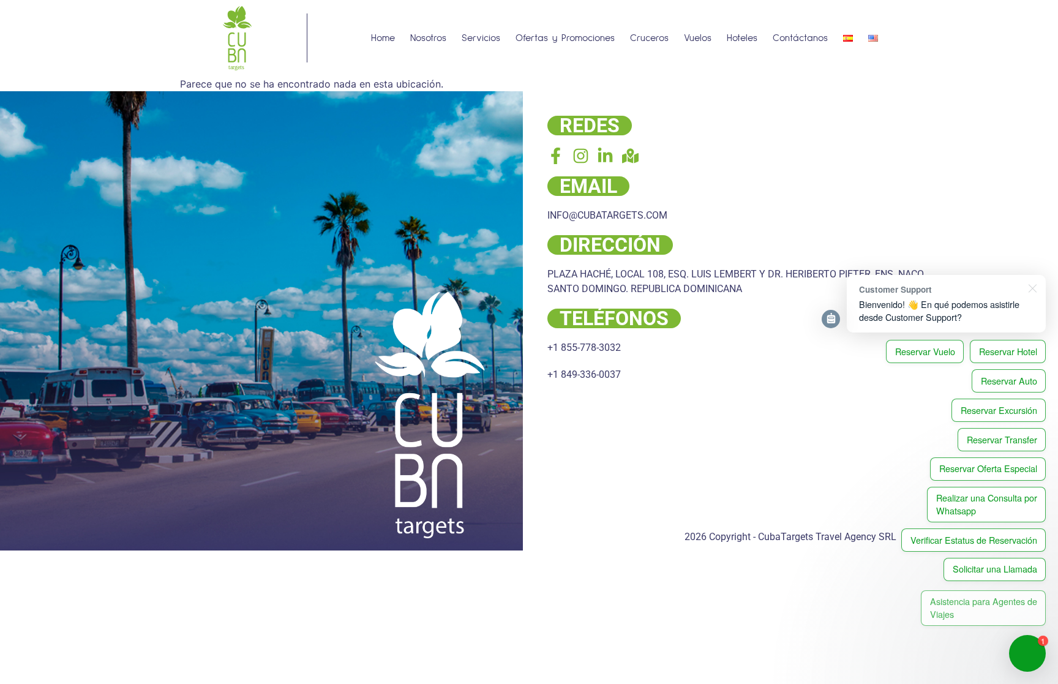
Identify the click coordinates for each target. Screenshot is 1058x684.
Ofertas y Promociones (565, 38)
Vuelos (697, 38)
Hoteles (742, 38)
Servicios (481, 38)
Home (383, 38)
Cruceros (649, 38)
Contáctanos (800, 38)
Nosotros (428, 38)
